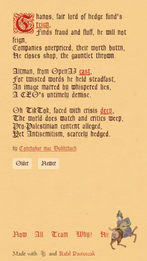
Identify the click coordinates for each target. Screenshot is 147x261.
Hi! (104, 234)
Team (59, 234)
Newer (48, 163)
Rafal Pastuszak (77, 254)
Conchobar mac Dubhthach (47, 148)
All (38, 234)
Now (20, 234)
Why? (84, 234)
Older (22, 163)
